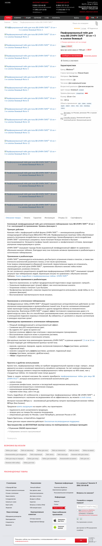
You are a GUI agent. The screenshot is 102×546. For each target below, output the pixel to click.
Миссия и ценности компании (14, 490)
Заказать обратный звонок (89, 12)
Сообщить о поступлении (71, 56)
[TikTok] (81, 519)
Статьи (56, 504)
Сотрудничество (10, 499)
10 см (92, 340)
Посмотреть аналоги (90, 56)
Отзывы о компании (11, 493)
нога (81, 106)
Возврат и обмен (35, 499)
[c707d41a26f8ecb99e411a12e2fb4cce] (31, 208)
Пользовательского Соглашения (88, 515)
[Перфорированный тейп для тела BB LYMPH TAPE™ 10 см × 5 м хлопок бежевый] (31, 29)
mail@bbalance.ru (61, 12)
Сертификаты (76, 218)
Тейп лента (49, 454)
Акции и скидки (58, 508)
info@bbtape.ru (37, 12)
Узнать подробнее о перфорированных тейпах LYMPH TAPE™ (42, 276)
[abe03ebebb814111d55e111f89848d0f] (31, 198)
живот (68, 106)
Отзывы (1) (62, 218)
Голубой (81, 90)
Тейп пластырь (62, 454)
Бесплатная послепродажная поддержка (62, 422)
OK (81, 540)
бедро (62, 106)
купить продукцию (24, 407)
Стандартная (80, 93)
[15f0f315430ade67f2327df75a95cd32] (31, 166)
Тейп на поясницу (27, 450)
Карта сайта (9, 505)
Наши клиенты (10, 496)
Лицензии (8, 508)
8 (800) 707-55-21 (62, 5)
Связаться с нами (10, 502)
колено (89, 103)
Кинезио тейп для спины (79, 454)
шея (79, 103)
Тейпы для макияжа (49, 458)
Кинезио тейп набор (13, 463)
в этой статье (85, 398)
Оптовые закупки (35, 519)
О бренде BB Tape (11, 487)
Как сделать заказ (35, 490)
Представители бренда (37, 522)
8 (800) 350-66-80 (39, 5)
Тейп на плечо (74, 450)
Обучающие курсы (36, 508)
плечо (73, 106)
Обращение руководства (13, 516)
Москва (7, 2)
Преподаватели (10, 519)
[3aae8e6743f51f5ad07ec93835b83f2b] (31, 176)
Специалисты (9, 522)
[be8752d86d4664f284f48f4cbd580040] (31, 187)
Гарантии (33, 502)
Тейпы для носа (42, 450)
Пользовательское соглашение (63, 493)
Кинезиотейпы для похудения (16, 454)
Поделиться (93, 28)
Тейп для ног (84, 458)
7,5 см (85, 340)
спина (83, 103)
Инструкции (50, 218)
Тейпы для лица (32, 458)
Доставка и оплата (35, 496)
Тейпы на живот (88, 450)
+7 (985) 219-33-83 (39, 10)
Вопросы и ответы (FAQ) (37, 505)
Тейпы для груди (11, 450)
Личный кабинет (35, 487)
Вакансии (8, 525)
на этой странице (37, 435)
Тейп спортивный (36, 454)
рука (77, 106)
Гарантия (37, 218)
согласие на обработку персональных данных (87, 511)
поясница (87, 106)
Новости (56, 501)
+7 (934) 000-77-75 (63, 10)
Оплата (27, 218)
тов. (94, 18)
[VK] (78, 519)
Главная (7, 22)
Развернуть (12, 438)
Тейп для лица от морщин (14, 458)
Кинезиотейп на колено (68, 458)
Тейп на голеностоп (58, 450)
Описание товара (13, 218)
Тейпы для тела (29, 463)
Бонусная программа (36, 493)
